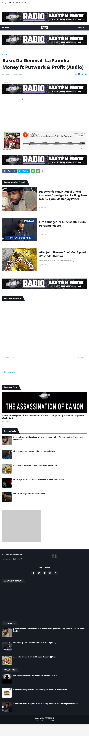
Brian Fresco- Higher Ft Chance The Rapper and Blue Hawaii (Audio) (40, 689)
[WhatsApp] (33, 171)
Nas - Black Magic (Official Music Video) (29, 493)
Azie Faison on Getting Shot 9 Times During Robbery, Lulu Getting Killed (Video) (45, 703)
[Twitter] (82, 74)
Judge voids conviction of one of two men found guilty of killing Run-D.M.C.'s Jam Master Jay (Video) (63, 195)
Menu (7, 27)
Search (81, 27)
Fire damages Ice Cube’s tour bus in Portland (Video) (62, 223)
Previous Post (8, 357)
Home (4, 54)
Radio (11, 2)
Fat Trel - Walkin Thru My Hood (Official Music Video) (35, 675)
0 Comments (18, 74)
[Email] (86, 74)
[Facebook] (79, 74)
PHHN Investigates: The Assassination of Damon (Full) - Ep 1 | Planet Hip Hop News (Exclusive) (43, 416)
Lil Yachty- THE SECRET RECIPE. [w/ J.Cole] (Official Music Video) (38, 479)
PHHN (51, 718)
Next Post (82, 357)
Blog (4, 2)
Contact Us (21, 2)
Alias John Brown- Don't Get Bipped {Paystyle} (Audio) (62, 254)
